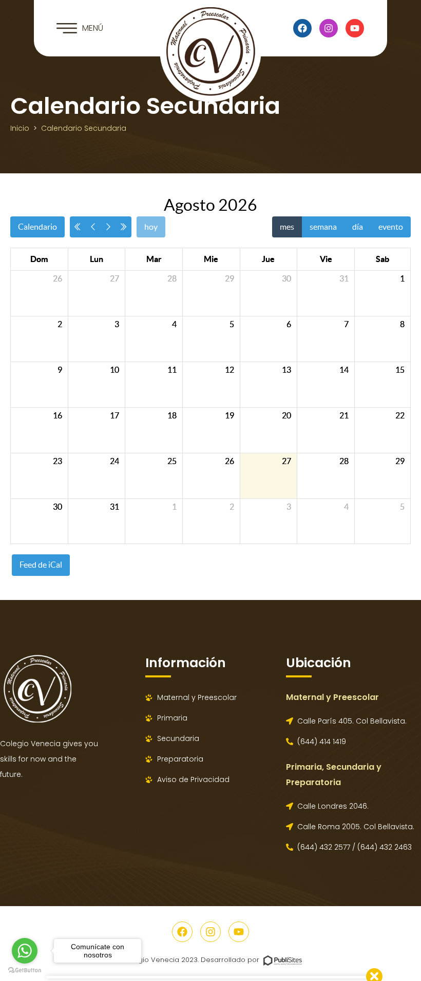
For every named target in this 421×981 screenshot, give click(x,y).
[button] (79, 28)
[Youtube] (355, 28)
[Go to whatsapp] (24, 951)
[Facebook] (302, 28)
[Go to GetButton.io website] (24, 970)
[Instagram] (328, 28)
